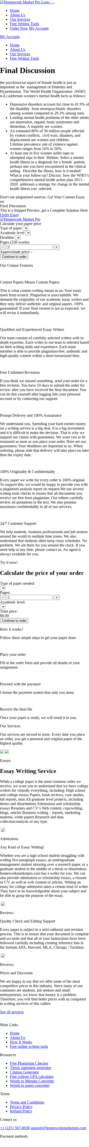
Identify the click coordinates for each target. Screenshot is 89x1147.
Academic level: (12, 602)
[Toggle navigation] (53, 3)
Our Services (20, 19)
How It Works (21, 1042)
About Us (17, 15)
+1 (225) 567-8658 (15, 1128)
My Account (38, 28)
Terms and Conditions (27, 1102)
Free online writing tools (29, 1046)
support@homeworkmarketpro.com (58, 1128)
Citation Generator (24, 1072)
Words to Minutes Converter (32, 1081)
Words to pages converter (29, 1085)
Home (15, 10)
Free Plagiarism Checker (29, 1063)
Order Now (19, 28)
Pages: (5, 592)
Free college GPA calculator (32, 1076)
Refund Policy (21, 1111)
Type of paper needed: (17, 583)
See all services (12, 1012)
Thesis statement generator (30, 1068)
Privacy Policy (21, 1107)
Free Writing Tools (24, 24)
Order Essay (9, 215)
